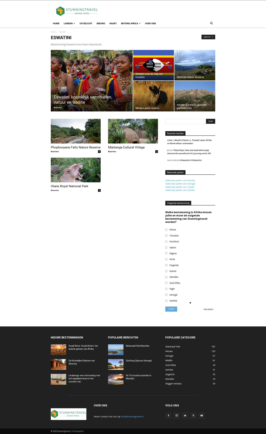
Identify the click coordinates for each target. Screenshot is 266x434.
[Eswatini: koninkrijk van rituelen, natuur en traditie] (92, 85)
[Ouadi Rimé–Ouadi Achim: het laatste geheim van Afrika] (58, 349)
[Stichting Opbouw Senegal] (115, 364)
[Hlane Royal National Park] (76, 170)
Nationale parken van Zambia (180, 190)
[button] (211, 23)
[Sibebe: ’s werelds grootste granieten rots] (194, 96)
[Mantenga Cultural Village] (133, 131)
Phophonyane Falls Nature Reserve (76, 147)
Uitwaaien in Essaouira (190, 160)
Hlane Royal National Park (69, 186)
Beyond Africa (129, 23)
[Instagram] (177, 415)
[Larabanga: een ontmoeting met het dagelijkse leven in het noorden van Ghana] (58, 379)
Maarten (58, 107)
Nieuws (101, 23)
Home (56, 23)
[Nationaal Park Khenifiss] (115, 349)
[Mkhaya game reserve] (153, 96)
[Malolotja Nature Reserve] (194, 65)
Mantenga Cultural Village (126, 147)
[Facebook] (168, 416)
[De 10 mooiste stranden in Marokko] (115, 379)
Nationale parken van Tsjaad (179, 186)
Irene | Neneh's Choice (177, 140)
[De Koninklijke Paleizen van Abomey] (58, 364)
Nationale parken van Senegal (180, 183)
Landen (68, 23)
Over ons (150, 23)
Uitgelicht (86, 23)
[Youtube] (202, 416)
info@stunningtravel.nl (132, 416)
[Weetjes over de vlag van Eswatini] (153, 65)
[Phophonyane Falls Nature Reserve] (76, 131)
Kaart (113, 23)
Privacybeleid (78, 431)
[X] (193, 416)
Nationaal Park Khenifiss (137, 346)
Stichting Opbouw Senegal (139, 360)
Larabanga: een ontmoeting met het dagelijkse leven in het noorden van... (84, 378)
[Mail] (185, 416)
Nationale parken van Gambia (180, 180)
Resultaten (208, 309)
